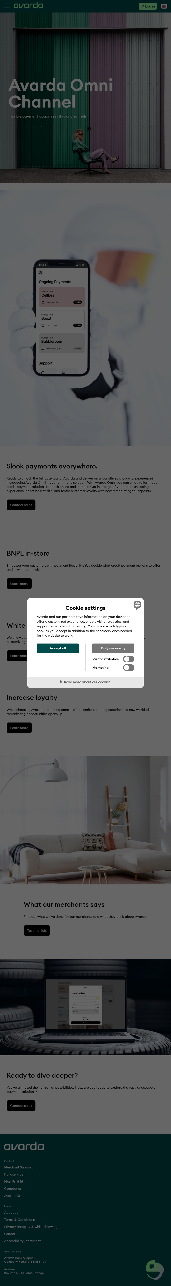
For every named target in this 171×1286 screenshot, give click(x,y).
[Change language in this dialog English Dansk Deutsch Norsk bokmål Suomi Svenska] (137, 605)
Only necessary (113, 648)
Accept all (58, 648)
